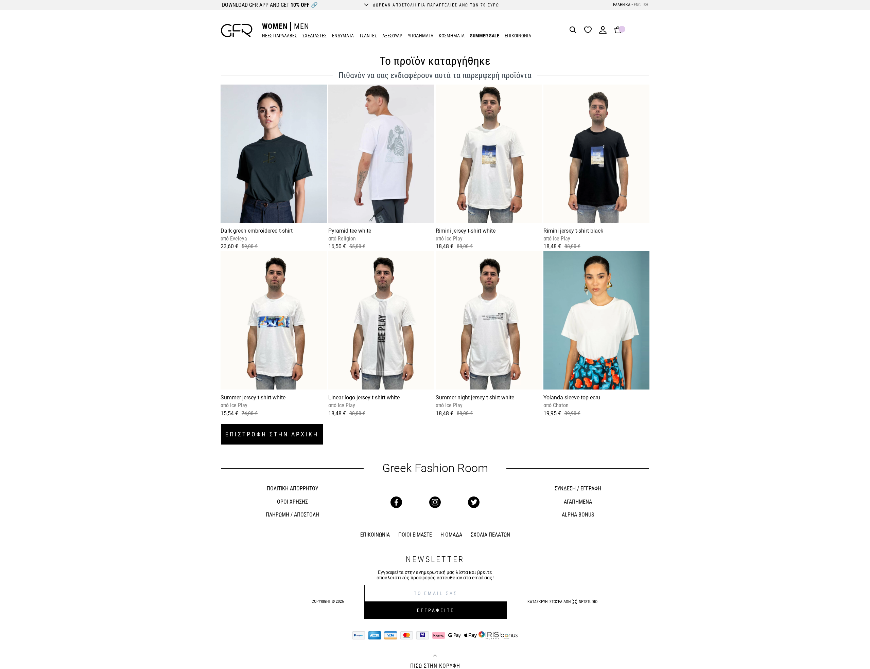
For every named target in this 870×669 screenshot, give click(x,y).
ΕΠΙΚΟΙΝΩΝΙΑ (518, 35)
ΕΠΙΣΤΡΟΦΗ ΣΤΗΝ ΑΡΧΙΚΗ (271, 434)
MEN (301, 26)
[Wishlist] (589, 30)
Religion (346, 238)
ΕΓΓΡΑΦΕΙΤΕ (435, 610)
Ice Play (453, 238)
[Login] (603, 32)
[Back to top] (435, 656)
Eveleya (238, 238)
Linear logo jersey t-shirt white (364, 397)
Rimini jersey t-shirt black (573, 231)
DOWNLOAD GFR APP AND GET (270, 5)
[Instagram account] (435, 502)
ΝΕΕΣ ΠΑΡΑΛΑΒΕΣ (279, 35)
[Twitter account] (474, 502)
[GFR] (237, 31)
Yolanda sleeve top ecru (571, 397)
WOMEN (275, 26)
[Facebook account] (396, 502)
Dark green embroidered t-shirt (257, 231)
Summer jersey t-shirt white (253, 397)
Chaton (560, 405)
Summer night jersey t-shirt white (475, 397)
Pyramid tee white (349, 231)
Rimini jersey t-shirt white (465, 231)
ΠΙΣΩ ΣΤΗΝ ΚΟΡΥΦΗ (435, 666)
